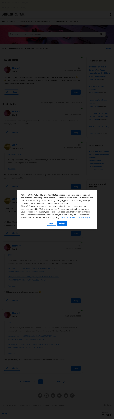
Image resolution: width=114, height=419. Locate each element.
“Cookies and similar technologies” (75, 217)
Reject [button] (51, 223)
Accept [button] (62, 223)
